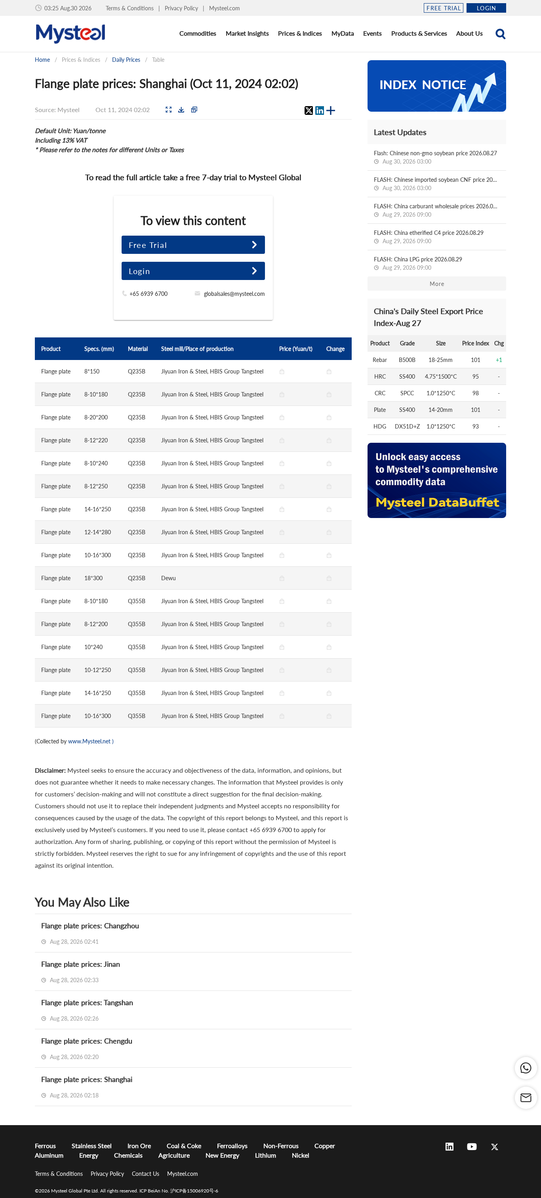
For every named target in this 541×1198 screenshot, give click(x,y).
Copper (324, 1145)
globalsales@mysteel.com (234, 293)
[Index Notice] (437, 86)
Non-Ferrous (281, 1145)
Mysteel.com (224, 8)
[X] (308, 110)
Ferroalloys (232, 1145)
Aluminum (49, 1155)
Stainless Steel (92, 1145)
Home (42, 59)
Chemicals (128, 1155)
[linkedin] (319, 110)
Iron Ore (139, 1145)
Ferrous (45, 1145)
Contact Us (146, 1173)
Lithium (265, 1155)
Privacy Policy (182, 8)
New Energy (222, 1155)
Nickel (300, 1155)
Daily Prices (126, 59)
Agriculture (174, 1155)
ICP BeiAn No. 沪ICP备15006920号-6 (178, 1191)
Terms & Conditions (130, 8)
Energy (88, 1155)
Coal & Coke (184, 1145)
